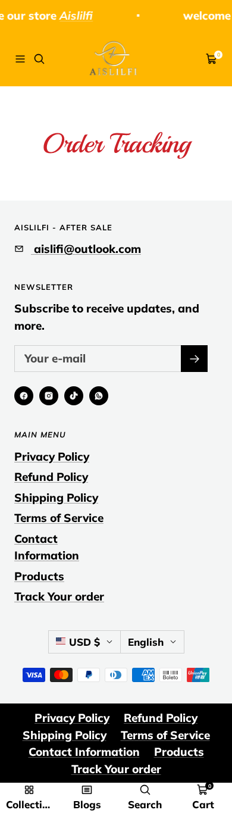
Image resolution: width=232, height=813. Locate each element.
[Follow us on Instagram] (48, 395)
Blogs (87, 804)
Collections (29, 804)
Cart (203, 804)
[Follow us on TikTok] (73, 395)
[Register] (194, 358)
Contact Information (46, 547)
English (146, 642)
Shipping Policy (56, 497)
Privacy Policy (51, 456)
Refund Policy (51, 477)
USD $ (84, 642)
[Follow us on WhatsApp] (98, 395)
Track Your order (59, 596)
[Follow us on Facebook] (23, 395)
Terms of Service (59, 518)
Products (39, 576)
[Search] (39, 59)
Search (145, 804)
